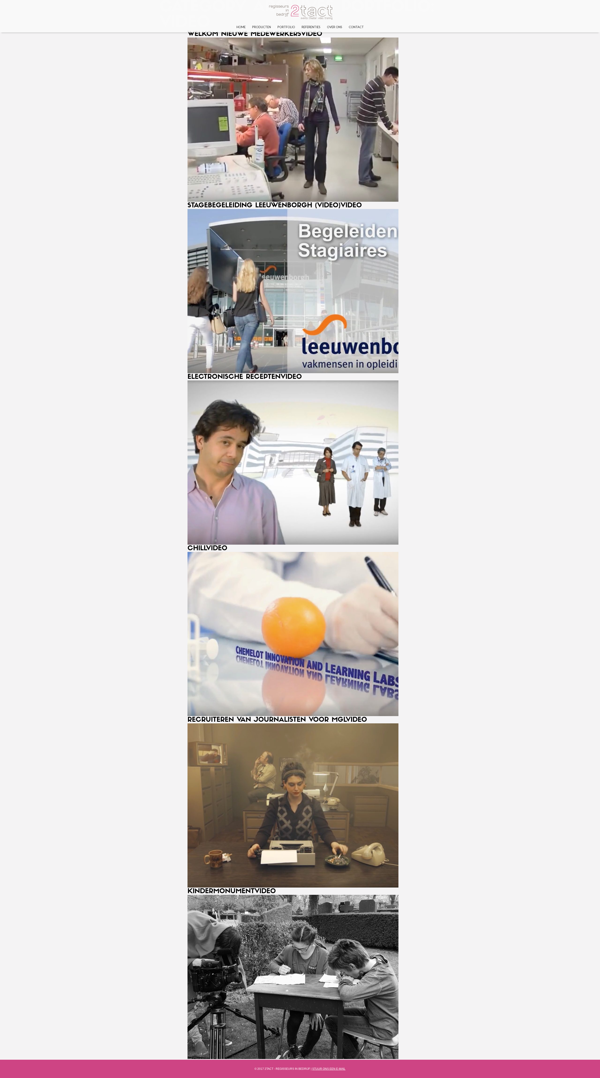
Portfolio (286, 27)
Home (241, 27)
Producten (261, 27)
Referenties (311, 27)
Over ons (334, 27)
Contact (356, 27)
